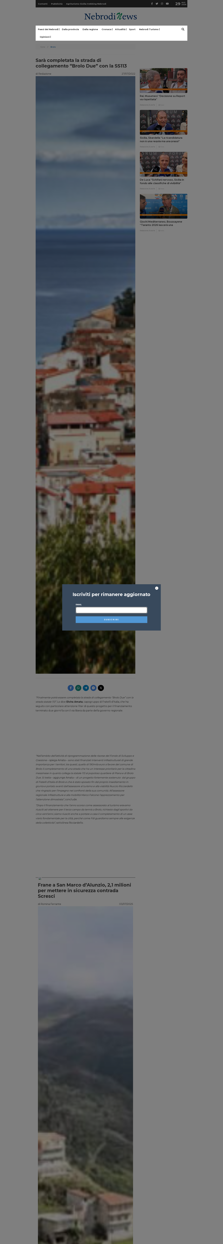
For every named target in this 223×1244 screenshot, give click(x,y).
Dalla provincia (70, 29)
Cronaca (106, 29)
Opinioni (45, 37)
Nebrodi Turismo (149, 29)
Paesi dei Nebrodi (48, 29)
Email (79, 604)
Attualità (120, 29)
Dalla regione (90, 29)
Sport (132, 29)
